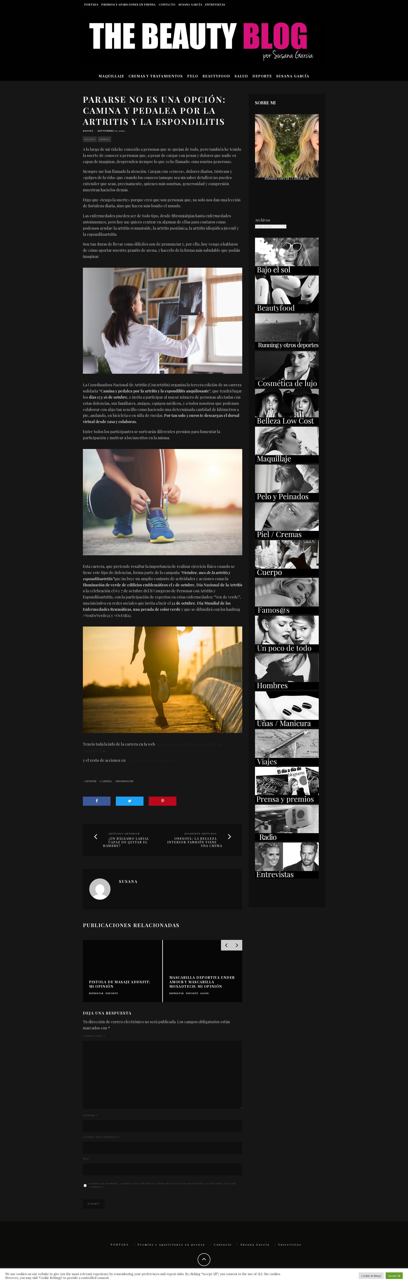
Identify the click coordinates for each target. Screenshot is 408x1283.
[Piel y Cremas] (287, 537)
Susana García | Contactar (287, 178)
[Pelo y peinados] (287, 499)
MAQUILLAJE (111, 76)
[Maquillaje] (287, 461)
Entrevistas (215, 4)
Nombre (90, 1115)
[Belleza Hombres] (287, 688)
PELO (192, 76)
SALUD (241, 76)
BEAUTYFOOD (216, 76)
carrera (106, 781)
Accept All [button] (394, 1275)
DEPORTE (262, 76)
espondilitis (124, 781)
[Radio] (287, 839)
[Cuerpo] (287, 574)
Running (104, 139)
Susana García (190, 4)
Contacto (167, 4)
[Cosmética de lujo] (287, 385)
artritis (90, 781)
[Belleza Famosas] (287, 612)
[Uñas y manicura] (287, 726)
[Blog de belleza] (287, 650)
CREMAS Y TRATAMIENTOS (156, 76)
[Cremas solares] (287, 272)
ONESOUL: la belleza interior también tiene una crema (194, 842)
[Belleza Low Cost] (287, 423)
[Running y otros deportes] (287, 348)
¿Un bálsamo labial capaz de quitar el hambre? (126, 842)
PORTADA (91, 4)
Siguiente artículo (200, 833)
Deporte (90, 139)
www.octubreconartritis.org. (151, 760)
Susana (88, 130)
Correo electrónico (101, 1136)
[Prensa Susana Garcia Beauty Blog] (287, 801)
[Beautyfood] (287, 310)
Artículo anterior (124, 833)
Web (86, 1158)
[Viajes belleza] (287, 763)
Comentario (94, 1035)
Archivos (262, 220)
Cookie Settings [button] (371, 1275)
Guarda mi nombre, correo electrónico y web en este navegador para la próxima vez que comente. (162, 1185)
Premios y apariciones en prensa (128, 4)
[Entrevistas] (287, 877)
